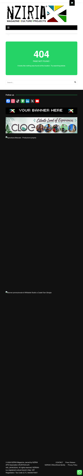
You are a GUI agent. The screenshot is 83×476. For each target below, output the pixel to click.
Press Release (70, 462)
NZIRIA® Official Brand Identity (55, 465)
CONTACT (59, 462)
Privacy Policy (72, 465)
